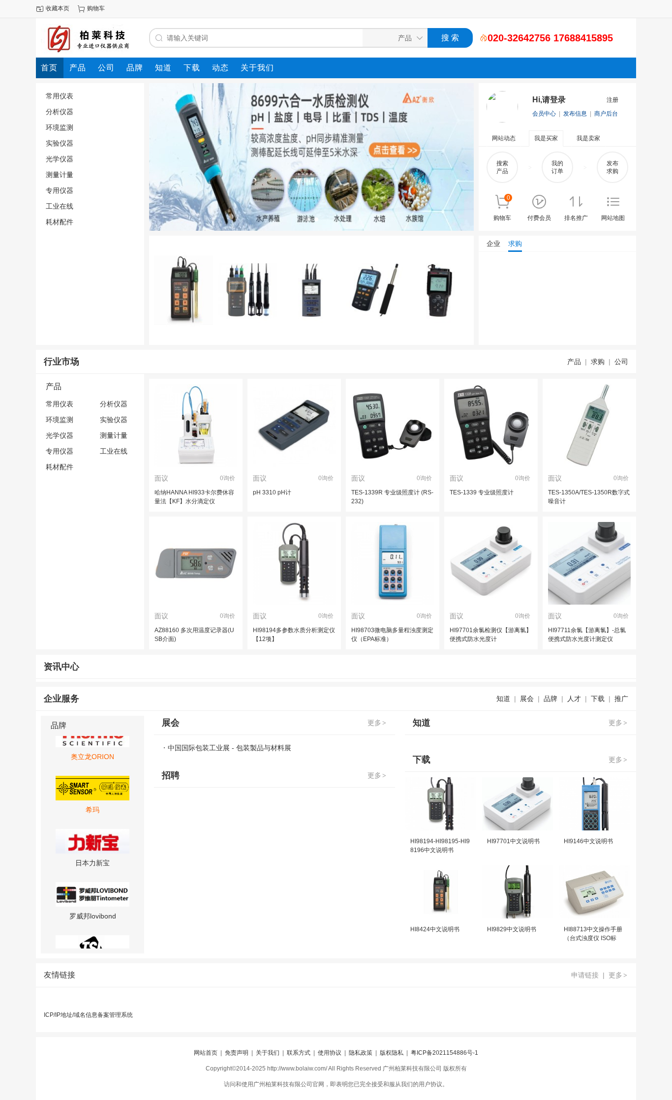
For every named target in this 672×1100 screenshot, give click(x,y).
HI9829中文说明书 (511, 929)
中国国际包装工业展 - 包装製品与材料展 (229, 748)
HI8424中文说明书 (434, 929)
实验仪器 (59, 143)
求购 (598, 362)
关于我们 (267, 1052)
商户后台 (606, 113)
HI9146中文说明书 (588, 841)
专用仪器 (59, 190)
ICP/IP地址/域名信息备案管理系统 (88, 1014)
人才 (574, 699)
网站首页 (205, 1052)
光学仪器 (59, 159)
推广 (621, 699)
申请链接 (585, 975)
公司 (621, 362)
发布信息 (575, 113)
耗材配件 (59, 222)
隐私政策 (360, 1052)
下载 (598, 699)
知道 (503, 699)
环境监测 (59, 127)
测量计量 (59, 175)
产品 (574, 362)
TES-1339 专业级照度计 (482, 492)
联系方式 (298, 1052)
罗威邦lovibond (92, 886)
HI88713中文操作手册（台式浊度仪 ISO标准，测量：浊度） (593, 938)
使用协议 (329, 1052)
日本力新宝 (92, 833)
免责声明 (236, 1052)
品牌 (550, 699)
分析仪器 (59, 112)
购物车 (96, 8)
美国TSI (92, 939)
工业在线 (59, 206)
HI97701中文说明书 (513, 841)
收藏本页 (57, 8)
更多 (376, 723)
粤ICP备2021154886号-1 (444, 1052)
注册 (612, 99)
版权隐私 (391, 1052)
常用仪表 (59, 96)
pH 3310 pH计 (272, 492)
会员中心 (544, 113)
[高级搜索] (480, 38)
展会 (527, 699)
